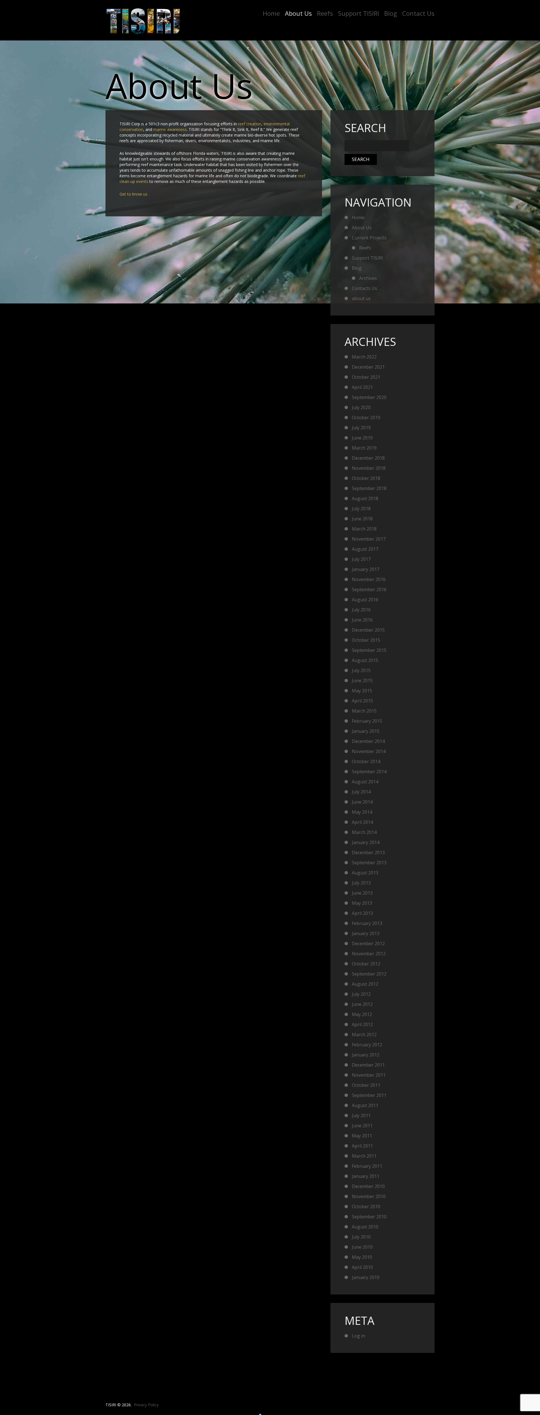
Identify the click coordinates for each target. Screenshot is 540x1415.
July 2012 (361, 994)
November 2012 (369, 954)
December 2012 (368, 943)
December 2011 (368, 1065)
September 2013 (369, 863)
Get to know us (133, 194)
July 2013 (361, 883)
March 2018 (364, 529)
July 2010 (361, 1237)
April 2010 (362, 1267)
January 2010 (365, 1277)
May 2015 (362, 691)
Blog (390, 13)
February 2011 (367, 1166)
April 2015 (362, 701)
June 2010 (362, 1247)
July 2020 (361, 407)
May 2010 (362, 1257)
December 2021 (368, 367)
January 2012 (365, 1055)
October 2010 (366, 1206)
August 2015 (365, 660)
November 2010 (369, 1196)
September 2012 (369, 974)
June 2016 (362, 620)
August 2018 (365, 498)
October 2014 (366, 761)
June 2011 (362, 1126)
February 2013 (367, 923)
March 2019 (364, 448)
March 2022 (364, 357)
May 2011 (362, 1136)
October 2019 (366, 417)
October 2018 (366, 478)
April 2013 (362, 913)
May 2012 (362, 1014)
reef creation (249, 123)
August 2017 (365, 549)
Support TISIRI (358, 13)
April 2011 (362, 1146)
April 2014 (362, 822)
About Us (298, 13)
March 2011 (364, 1156)
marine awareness (170, 129)
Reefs (325, 13)
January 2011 (365, 1176)
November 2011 (369, 1075)
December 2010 (368, 1186)
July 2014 (361, 792)
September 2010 (369, 1217)
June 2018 (362, 519)
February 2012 (367, 1045)
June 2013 (362, 893)
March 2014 (364, 832)
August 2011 (365, 1105)
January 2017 (365, 569)
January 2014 (365, 842)
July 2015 (361, 670)
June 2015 (362, 680)
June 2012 (362, 1004)
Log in (358, 1336)
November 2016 (369, 579)
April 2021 (362, 387)
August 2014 (365, 782)
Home (271, 13)
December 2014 (368, 741)
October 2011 (366, 1085)
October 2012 (366, 964)
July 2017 (361, 559)
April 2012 (362, 1024)
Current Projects (369, 238)
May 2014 (362, 812)
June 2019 (362, 438)
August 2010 (365, 1227)
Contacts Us (364, 288)
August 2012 (365, 984)
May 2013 (362, 903)
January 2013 (365, 933)
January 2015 (365, 731)
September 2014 (369, 771)
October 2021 (366, 377)
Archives (368, 278)
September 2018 (369, 488)
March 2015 (364, 711)
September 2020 (369, 397)
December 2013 (368, 852)
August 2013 (365, 873)
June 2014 (362, 802)
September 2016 (369, 589)
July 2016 (361, 610)
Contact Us (418, 13)
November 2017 (369, 539)
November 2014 (369, 751)
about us (361, 298)
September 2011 (369, 1095)
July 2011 (361, 1115)
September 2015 (369, 650)
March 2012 (364, 1034)
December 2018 (368, 458)
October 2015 (366, 640)
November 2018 (369, 468)
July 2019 (361, 428)
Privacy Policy (146, 1404)
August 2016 (365, 600)
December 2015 (368, 630)
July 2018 (361, 508)
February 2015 (367, 721)
